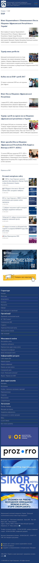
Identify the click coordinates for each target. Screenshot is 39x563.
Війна (2, 418)
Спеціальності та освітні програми (10, 415)
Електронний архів (6, 370)
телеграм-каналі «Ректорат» (28, 547)
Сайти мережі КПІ (6, 358)
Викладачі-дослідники (7, 409)
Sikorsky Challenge (6, 406)
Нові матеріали (12, 521)
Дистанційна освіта (6, 341)
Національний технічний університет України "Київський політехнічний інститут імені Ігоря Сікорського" (19, 4)
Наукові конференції (6, 364)
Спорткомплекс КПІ (6, 322)
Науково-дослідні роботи (8, 367)
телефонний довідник (22, 531)
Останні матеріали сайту (12, 176)
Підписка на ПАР (6, 170)
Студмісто (3, 325)
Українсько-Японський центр (9, 328)
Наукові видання (5, 361)
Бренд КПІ (27, 519)
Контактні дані (5, 519)
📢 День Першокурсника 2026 (10, 236)
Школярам (4, 383)
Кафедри (3, 307)
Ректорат (3, 293)
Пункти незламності (8, 545)
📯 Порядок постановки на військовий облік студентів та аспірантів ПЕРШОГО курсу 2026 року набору (15, 228)
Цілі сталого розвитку (7, 423)
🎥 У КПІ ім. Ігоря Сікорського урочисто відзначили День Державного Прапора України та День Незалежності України (15, 181)
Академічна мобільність (7, 344)
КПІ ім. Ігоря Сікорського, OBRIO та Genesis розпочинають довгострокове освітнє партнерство (14, 200)
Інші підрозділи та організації (9, 310)
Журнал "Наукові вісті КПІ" (8, 375)
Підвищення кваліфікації (8, 350)
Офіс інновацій (5, 333)
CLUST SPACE (5, 420)
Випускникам (4, 397)
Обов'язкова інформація (16, 519)
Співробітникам (5, 400)
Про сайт (33, 519)
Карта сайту (4, 521)
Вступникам (4, 386)
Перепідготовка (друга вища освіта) (11, 347)
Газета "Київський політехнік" (9, 373)
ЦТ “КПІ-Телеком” (6, 319)
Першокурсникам (6, 392)
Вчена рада (4, 296)
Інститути (3, 302)
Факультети (4, 305)
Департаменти (5, 299)
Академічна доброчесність (8, 412)
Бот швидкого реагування (11, 537)
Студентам (4, 395)
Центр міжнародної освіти (8, 352)
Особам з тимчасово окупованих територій (13, 389)
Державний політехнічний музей (10, 316)
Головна (3, 11)
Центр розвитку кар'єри (7, 330)
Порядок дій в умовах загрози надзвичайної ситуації (17, 543)
